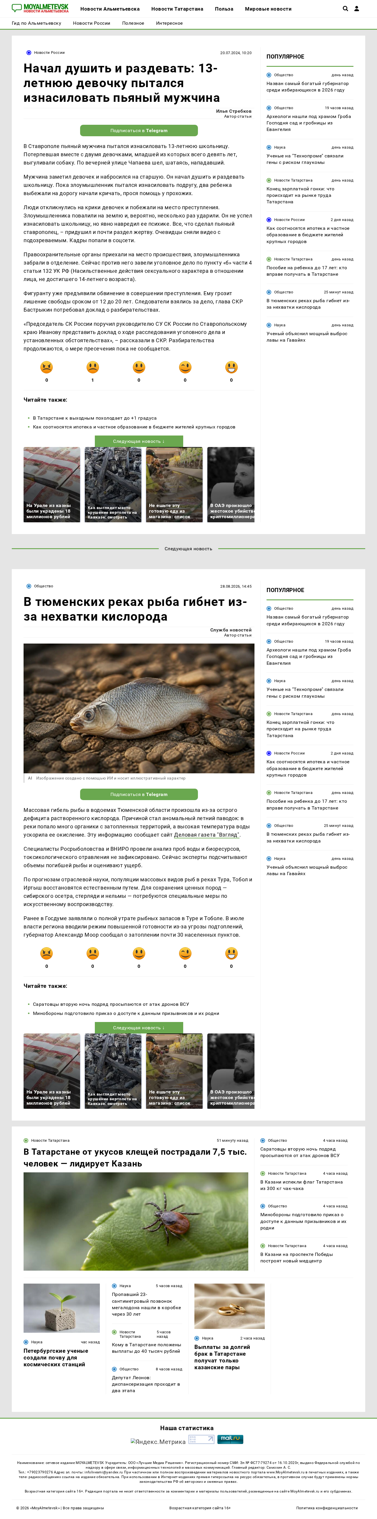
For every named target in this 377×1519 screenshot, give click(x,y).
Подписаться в (139, 130)
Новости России (49, 52)
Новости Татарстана (293, 180)
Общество (283, 75)
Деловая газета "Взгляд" (206, 835)
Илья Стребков (234, 111)
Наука (279, 147)
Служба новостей (231, 630)
